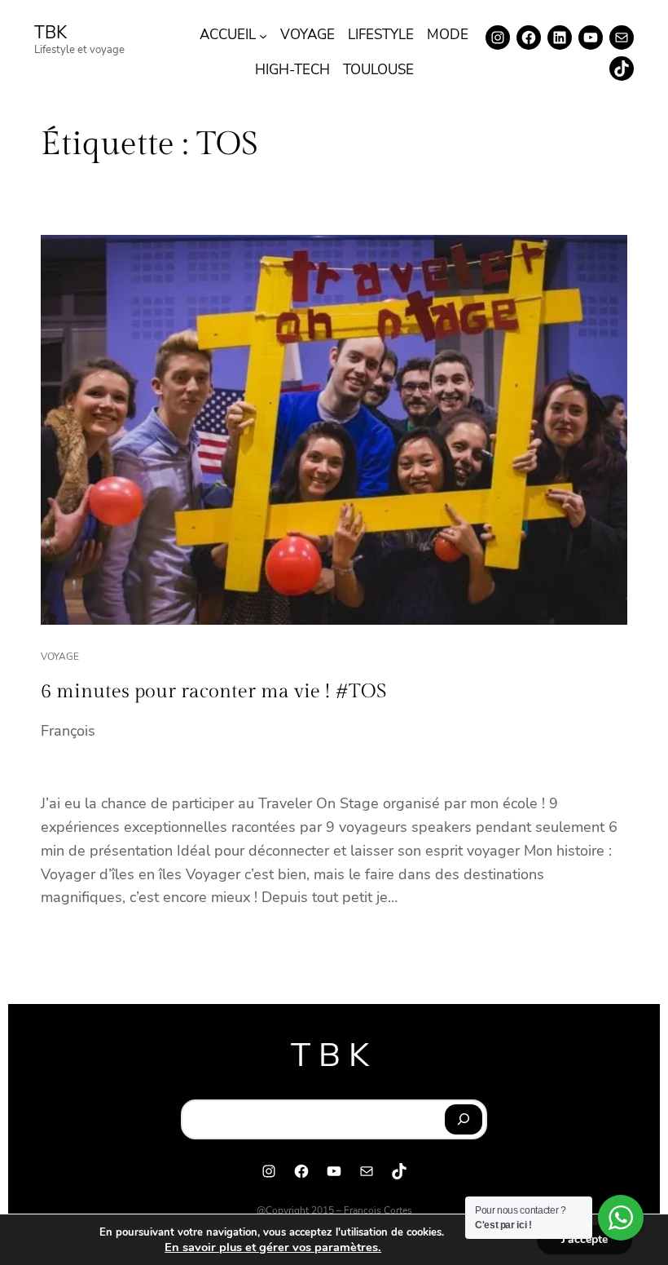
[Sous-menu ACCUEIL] (263, 35)
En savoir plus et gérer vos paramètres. (273, 1247)
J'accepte (584, 1239)
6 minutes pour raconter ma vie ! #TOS (214, 691)
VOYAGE (60, 656)
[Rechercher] (464, 1119)
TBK (50, 32)
